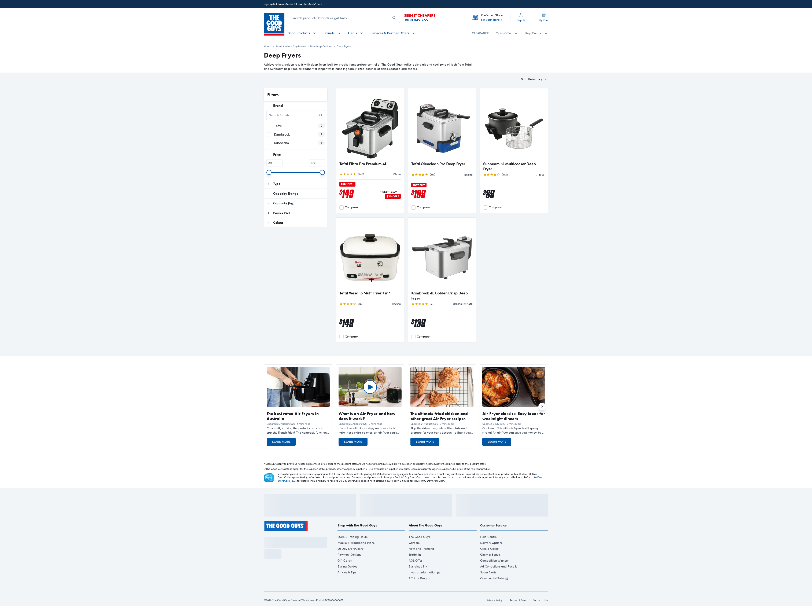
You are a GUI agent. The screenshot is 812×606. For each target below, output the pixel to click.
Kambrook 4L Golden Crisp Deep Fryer (439, 295)
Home (267, 46)
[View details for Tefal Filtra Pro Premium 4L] (370, 125)
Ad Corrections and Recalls (498, 578)
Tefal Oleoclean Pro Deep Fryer (438, 163)
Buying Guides (347, 578)
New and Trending (421, 560)
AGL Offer (415, 572)
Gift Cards (344, 572)
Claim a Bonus (490, 566)
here (319, 3)
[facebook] (266, 546)
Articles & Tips (346, 584)
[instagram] (274, 546)
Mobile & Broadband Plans (355, 554)
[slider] (269, 172)
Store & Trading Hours (352, 548)
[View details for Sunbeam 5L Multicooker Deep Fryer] (514, 125)
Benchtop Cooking (321, 46)
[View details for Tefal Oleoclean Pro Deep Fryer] (442, 125)
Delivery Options (491, 554)
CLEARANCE (480, 33)
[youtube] (289, 546)
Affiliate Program (420, 590)
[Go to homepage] (274, 24)
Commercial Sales (492, 590)
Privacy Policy (292, 590)
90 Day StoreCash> (350, 560)
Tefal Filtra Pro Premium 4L (363, 163)
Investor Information (422, 584)
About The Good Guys (425, 537)
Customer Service (493, 537)
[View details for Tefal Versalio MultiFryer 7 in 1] (370, 254)
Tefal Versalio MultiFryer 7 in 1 (365, 292)
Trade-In (415, 566)
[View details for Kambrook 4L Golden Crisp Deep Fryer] (442, 254)
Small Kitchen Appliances (291, 46)
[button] (298, 430)
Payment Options (349, 566)
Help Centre (488, 548)
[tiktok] (281, 546)
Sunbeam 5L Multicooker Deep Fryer (509, 166)
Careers (414, 554)
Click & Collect (489, 560)
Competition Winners (494, 572)
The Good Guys (419, 548)
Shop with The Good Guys (357, 537)
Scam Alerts (488, 584)
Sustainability (418, 578)
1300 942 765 (416, 20)
